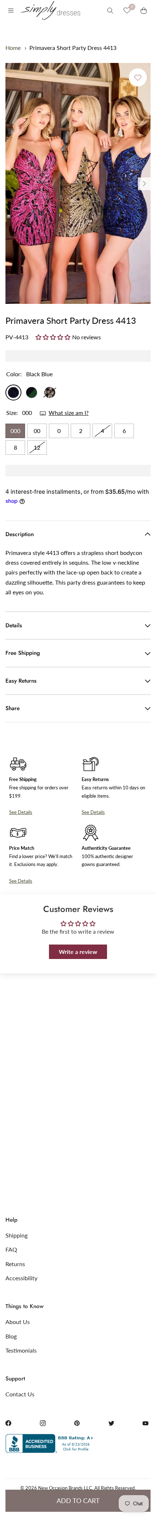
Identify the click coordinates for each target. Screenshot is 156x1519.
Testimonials (21, 1350)
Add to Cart (78, 1501)
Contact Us (19, 1394)
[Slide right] (144, 183)
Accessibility (21, 1277)
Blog (11, 1336)
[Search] (110, 10)
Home (13, 47)
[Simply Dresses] (49, 10)
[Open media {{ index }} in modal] (78, 183)
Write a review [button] (78, 951)
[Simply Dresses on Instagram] (43, 1423)
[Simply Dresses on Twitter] (111, 1423)
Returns (15, 1263)
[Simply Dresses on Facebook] (8, 1423)
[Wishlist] (127, 10)
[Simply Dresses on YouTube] (145, 1423)
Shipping (16, 1235)
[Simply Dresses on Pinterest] (77, 1423)
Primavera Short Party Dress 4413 (72, 47)
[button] (54, 337)
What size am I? (69, 412)
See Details (20, 812)
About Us (17, 1321)
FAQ (11, 1249)
